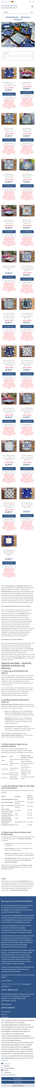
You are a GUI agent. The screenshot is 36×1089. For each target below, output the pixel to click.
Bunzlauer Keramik (17, 628)
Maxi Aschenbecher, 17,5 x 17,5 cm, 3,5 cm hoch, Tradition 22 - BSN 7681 (27, 363)
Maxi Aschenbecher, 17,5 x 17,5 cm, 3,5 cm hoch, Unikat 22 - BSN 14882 (27, 505)
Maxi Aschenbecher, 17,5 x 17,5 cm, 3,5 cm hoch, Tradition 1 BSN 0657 (27, 316)
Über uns (4, 1014)
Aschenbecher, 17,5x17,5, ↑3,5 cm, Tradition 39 (9, 221)
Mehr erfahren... (6, 1004)
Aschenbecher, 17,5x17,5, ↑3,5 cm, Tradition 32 (27, 130)
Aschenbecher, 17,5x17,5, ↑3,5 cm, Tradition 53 (27, 221)
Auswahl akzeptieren (18, 1085)
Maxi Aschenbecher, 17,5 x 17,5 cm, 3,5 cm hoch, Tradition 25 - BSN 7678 (27, 410)
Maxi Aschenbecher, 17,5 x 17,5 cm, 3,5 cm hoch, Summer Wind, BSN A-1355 (9, 316)
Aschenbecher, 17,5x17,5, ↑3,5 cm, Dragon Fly (9, 130)
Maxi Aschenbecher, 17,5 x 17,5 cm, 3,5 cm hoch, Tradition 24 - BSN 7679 (9, 410)
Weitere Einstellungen (8, 1075)
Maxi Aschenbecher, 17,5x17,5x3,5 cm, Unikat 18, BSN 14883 (9, 552)
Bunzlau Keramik (28, 593)
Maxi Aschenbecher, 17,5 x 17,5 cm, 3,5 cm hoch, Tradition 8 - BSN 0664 (9, 505)
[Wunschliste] (9, 2)
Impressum (4, 1017)
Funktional (7, 1072)
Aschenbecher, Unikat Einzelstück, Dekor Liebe (9, 267)
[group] (9, 73)
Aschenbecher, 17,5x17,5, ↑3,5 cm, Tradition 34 (9, 175)
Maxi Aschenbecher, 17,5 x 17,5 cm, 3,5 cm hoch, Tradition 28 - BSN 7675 (27, 458)
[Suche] (31, 12)
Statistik (7, 1066)
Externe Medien (9, 1068)
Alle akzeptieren (18, 1078)
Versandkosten (6, 1012)
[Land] (12, 2)
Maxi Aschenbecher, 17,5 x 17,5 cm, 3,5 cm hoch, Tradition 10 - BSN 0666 (9, 363)
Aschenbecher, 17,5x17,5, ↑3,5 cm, (27, 83)
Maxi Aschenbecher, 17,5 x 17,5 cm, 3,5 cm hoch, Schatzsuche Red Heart (27, 268)
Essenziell (7, 1063)
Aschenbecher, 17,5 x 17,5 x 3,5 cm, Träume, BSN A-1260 (9, 84)
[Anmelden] (3, 2)
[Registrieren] (6, 2)
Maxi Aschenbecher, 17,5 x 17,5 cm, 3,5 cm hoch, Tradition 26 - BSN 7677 (9, 458)
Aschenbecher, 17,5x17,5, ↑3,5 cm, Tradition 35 (27, 175)
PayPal (6, 1070)
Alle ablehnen (18, 1082)
